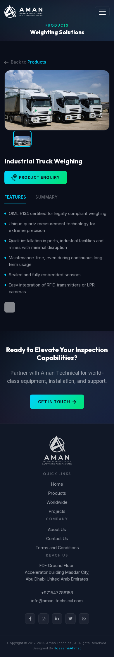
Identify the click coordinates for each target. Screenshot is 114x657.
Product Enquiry (39, 177)
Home (57, 484)
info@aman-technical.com (57, 600)
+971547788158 (57, 592)
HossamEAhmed (68, 648)
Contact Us (57, 538)
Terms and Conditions (57, 547)
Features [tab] (15, 197)
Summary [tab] (46, 197)
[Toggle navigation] (102, 11)
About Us (57, 529)
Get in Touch (54, 401)
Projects (57, 511)
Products (36, 61)
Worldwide (57, 502)
